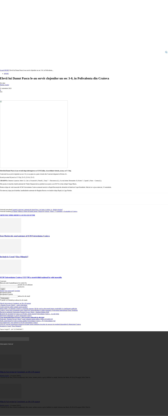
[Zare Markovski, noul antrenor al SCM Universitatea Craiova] (10, 232)
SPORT (6, 70)
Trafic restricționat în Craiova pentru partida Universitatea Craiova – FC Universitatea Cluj (27, 321)
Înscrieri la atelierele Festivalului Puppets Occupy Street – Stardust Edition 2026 (24, 312)
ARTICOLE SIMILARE (8, 215)
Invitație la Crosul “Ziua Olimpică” (14, 257)
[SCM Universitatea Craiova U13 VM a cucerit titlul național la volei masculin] (10, 273)
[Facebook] (3, 95)
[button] (166, 52)
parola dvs (21, 287)
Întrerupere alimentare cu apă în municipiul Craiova (16, 315)
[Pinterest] (17, 95)
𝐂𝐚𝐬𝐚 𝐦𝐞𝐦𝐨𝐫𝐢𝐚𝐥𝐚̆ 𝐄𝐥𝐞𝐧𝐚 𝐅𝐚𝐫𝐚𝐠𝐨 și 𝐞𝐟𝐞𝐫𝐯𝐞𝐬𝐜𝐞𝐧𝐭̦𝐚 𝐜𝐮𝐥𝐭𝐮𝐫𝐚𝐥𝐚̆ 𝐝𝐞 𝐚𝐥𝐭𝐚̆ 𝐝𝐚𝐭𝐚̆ (22, 317)
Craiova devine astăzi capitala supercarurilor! (14, 307)
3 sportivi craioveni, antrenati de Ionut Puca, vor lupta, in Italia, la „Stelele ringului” (37, 209)
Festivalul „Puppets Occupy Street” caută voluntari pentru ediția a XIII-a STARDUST (26, 319)
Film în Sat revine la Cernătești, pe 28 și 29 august (15, 303)
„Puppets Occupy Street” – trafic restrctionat (13, 305)
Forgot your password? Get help (10, 291)
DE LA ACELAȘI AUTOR (26, 215)
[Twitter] (10, 95)
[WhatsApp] (24, 95)
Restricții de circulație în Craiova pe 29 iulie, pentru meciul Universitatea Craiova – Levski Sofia (29, 314)
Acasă (2, 70)
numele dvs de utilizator (25, 285)
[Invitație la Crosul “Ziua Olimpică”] (10, 253)
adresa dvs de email (24, 296)
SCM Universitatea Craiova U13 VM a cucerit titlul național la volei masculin (31, 277)
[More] (31, 95)
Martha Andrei (4, 85)
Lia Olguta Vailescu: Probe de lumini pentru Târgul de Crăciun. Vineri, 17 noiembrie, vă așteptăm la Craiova (44, 211)
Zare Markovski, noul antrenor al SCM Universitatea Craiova (25, 236)
